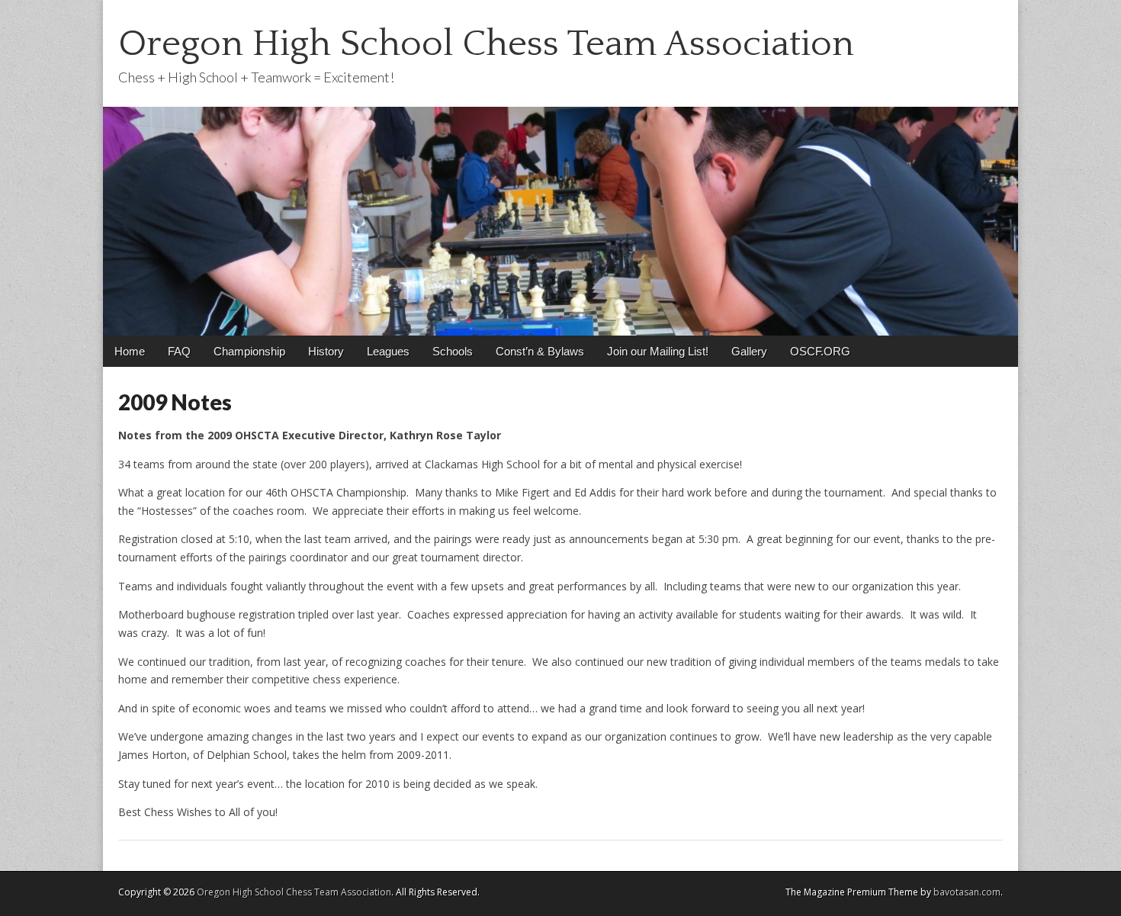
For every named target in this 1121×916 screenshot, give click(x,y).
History (326, 351)
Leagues (388, 351)
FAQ (179, 351)
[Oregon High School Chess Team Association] (560, 168)
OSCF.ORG (820, 351)
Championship (249, 351)
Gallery (749, 351)
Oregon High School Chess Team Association (486, 44)
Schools (452, 351)
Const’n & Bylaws (540, 351)
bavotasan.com (967, 891)
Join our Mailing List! (657, 351)
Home (129, 351)
